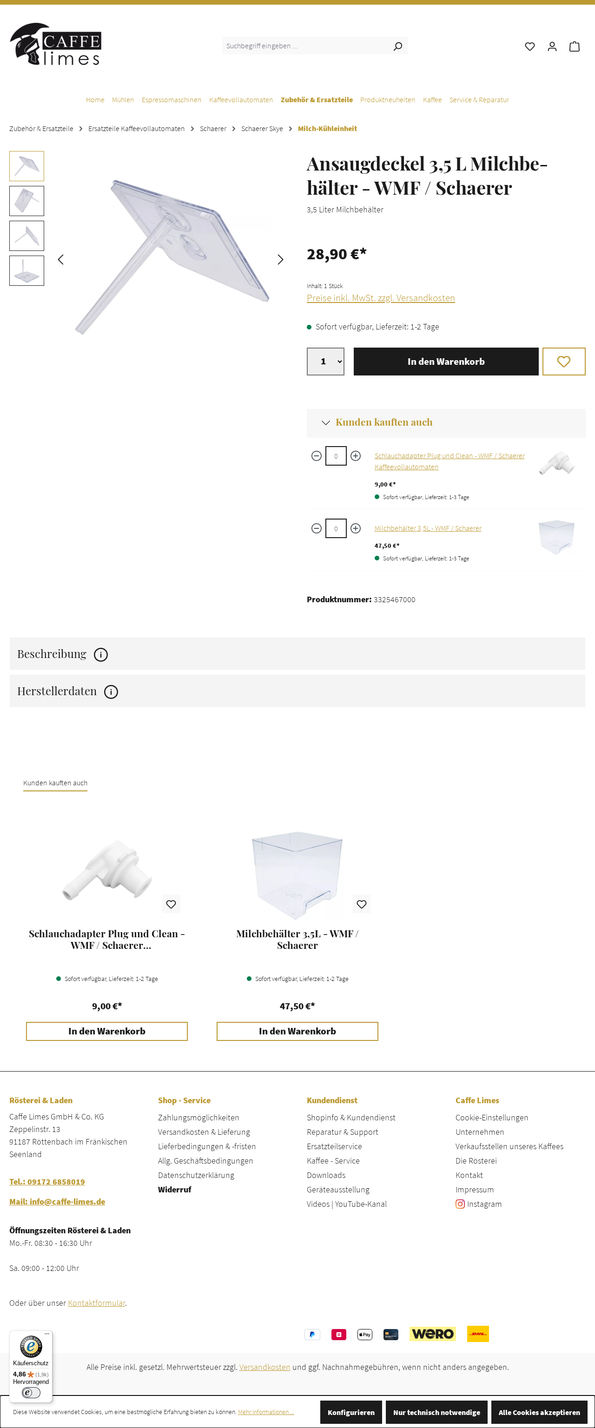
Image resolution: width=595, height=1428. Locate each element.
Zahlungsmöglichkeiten (198, 1117)
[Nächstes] (281, 258)
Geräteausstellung (338, 1189)
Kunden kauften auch (384, 421)
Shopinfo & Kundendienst (351, 1117)
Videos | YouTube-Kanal (347, 1203)
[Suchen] (397, 45)
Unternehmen (480, 1131)
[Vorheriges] (60, 258)
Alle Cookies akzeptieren (539, 1412)
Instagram (484, 1203)
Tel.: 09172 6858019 (47, 1181)
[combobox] (304, 45)
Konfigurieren (351, 1412)
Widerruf (174, 1189)
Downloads (326, 1175)
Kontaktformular (96, 1302)
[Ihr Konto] (552, 45)
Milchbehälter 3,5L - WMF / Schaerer (428, 528)
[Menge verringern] (316, 456)
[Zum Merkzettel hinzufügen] (564, 361)
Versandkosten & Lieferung (204, 1131)
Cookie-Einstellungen (492, 1117)
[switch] (31, 1392)
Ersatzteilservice (334, 1146)
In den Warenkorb (446, 361)
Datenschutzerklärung (196, 1175)
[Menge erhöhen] (355, 456)
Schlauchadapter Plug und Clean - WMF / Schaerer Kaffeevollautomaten (107, 939)
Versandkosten (265, 1367)
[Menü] (47, 1336)
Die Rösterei (476, 1160)
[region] (149, 258)
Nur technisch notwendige (436, 1412)
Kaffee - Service (333, 1160)
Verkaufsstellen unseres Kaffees (509, 1146)
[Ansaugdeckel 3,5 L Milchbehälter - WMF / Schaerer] (171, 258)
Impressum (475, 1189)
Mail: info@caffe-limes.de (57, 1201)
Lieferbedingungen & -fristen (207, 1146)
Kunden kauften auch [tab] (55, 782)
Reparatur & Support (342, 1131)
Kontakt (469, 1175)
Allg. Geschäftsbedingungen (205, 1160)
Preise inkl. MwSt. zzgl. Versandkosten (381, 298)
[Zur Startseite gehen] (55, 44)
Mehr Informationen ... (266, 1412)
